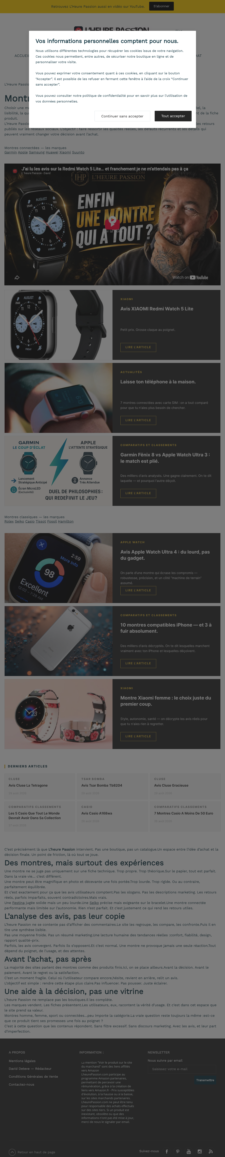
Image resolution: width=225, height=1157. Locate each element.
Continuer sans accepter (122, 116)
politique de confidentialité (104, 96)
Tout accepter (173, 116)
